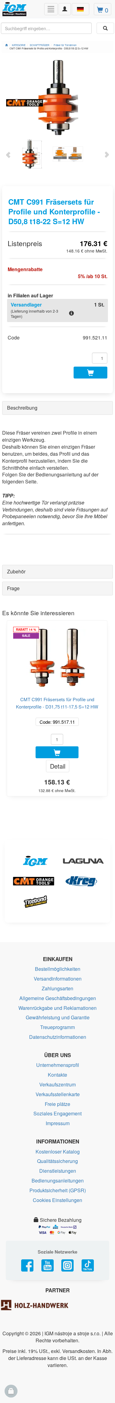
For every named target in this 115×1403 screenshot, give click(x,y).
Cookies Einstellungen (57, 1200)
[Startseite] (6, 45)
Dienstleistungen (57, 1170)
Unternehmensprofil (57, 1064)
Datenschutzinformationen (57, 1036)
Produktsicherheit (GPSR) (57, 1190)
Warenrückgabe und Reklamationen (57, 1007)
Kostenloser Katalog (58, 1151)
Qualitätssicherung (57, 1160)
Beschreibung (22, 407)
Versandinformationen (58, 978)
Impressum (58, 1123)
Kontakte (57, 1074)
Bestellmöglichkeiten (57, 968)
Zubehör (16, 571)
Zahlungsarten (57, 988)
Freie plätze (57, 1103)
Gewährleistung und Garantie (58, 1017)
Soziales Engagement (57, 1113)
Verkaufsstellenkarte (58, 1094)
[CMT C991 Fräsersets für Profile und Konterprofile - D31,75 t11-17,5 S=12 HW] (57, 654)
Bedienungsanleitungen (58, 1180)
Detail (57, 766)
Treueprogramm (57, 1027)
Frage (13, 588)
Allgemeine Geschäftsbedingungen (57, 998)
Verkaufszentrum (57, 1084)
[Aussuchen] (105, 28)
